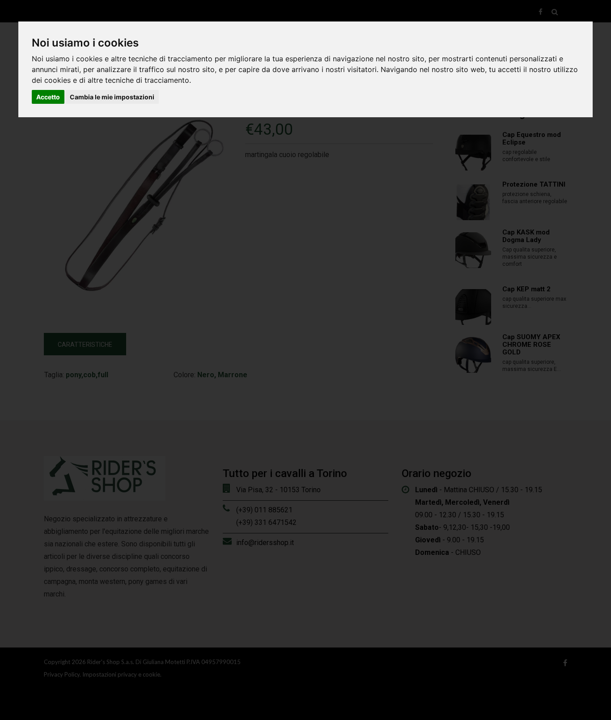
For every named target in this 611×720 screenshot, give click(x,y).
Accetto (48, 97)
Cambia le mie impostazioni (112, 97)
